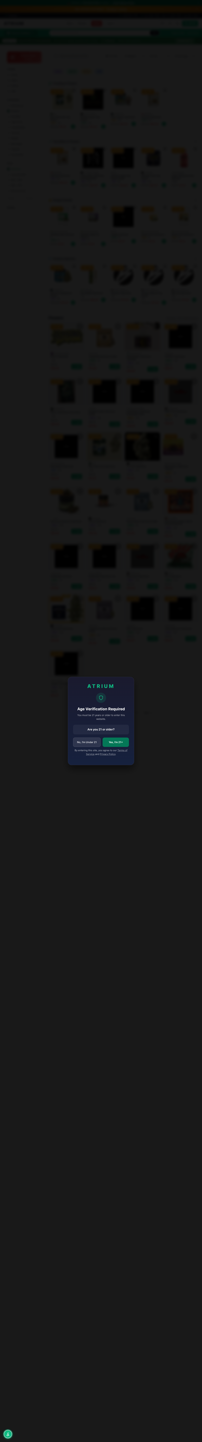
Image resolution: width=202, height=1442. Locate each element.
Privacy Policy (107, 754)
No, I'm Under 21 (87, 742)
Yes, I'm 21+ (116, 742)
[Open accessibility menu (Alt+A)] (8, 1434)
